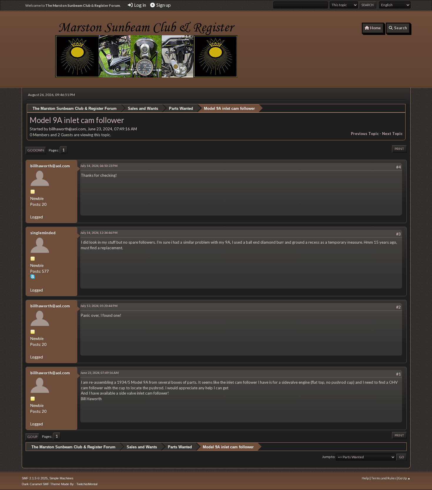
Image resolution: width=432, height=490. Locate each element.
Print (399, 149)
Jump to (328, 456)
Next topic (392, 133)
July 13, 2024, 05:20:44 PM (99, 306)
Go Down (35, 150)
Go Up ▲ (404, 478)
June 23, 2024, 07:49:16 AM (99, 373)
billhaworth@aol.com (50, 166)
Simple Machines (61, 478)
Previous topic (365, 133)
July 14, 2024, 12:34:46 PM (99, 233)
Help (365, 478)
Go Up (32, 437)
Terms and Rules (383, 478)
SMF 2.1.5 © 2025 (35, 478)
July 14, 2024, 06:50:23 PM (99, 166)
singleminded (43, 232)
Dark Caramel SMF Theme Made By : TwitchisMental (59, 484)
